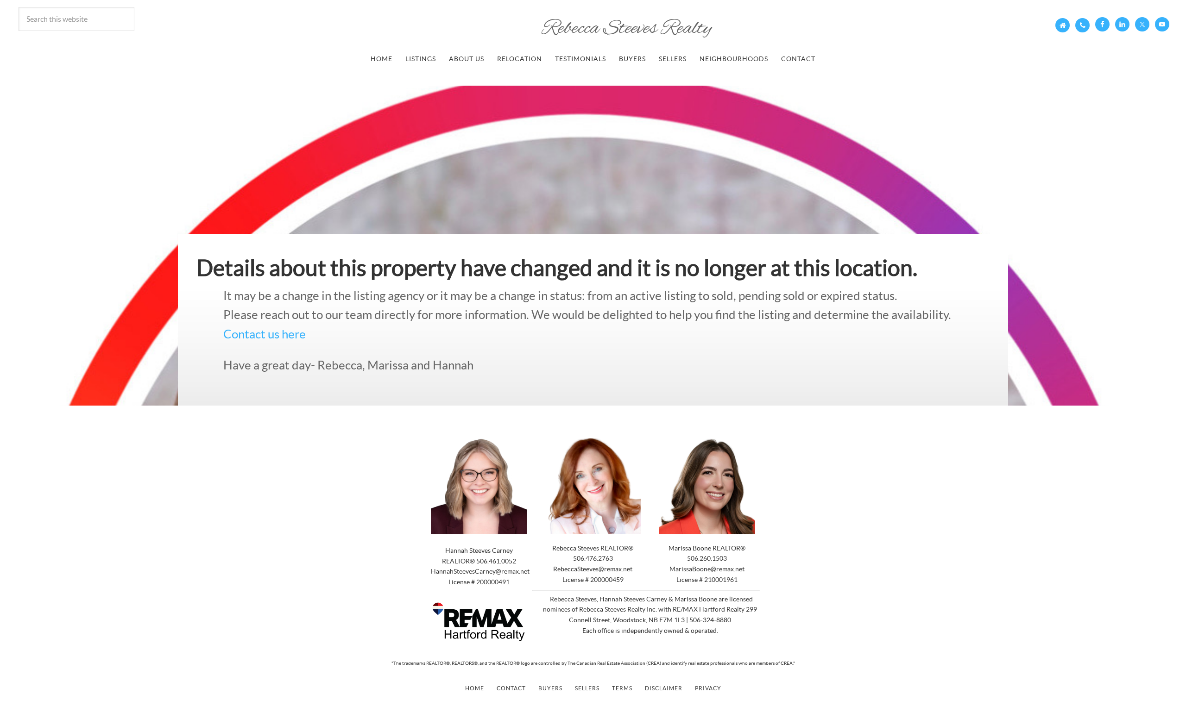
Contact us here (264, 334)
